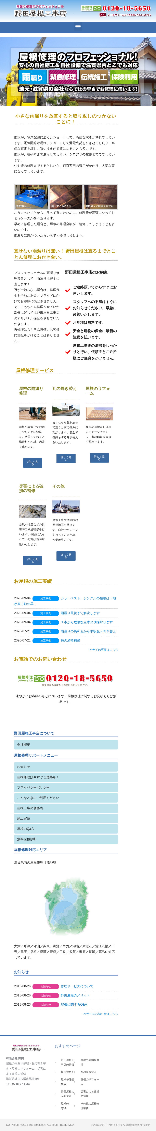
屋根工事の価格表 (30, 808)
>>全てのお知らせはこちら (100, 1013)
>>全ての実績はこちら (103, 649)
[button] (78, 26)
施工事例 (45, 598)
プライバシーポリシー (33, 787)
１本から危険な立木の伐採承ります (87, 622)
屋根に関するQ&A (74, 1004)
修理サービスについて (77, 986)
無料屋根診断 (27, 839)
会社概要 (23, 744)
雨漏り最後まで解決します (80, 613)
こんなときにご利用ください (38, 798)
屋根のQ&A (25, 829)
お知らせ (23, 767)
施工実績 (23, 818)
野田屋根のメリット (75, 995)
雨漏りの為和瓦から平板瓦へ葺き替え (88, 631)
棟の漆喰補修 (70, 640)
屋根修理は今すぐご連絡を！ (38, 777)
